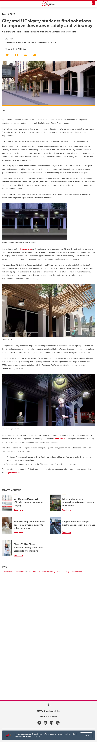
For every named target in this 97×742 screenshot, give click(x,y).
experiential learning (46, 571)
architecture (21, 571)
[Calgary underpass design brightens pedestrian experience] (55, 525)
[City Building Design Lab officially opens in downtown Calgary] (7, 503)
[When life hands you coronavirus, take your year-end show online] (55, 503)
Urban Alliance (26, 249)
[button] (8, 54)
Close (86, 735)
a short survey (59, 438)
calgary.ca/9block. (13, 472)
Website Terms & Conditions (29, 736)
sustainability (76, 571)
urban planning (63, 571)
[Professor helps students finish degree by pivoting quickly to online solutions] (7, 525)
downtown (31, 571)
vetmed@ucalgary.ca (48, 716)
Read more (18, 510)
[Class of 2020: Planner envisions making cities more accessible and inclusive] (7, 548)
